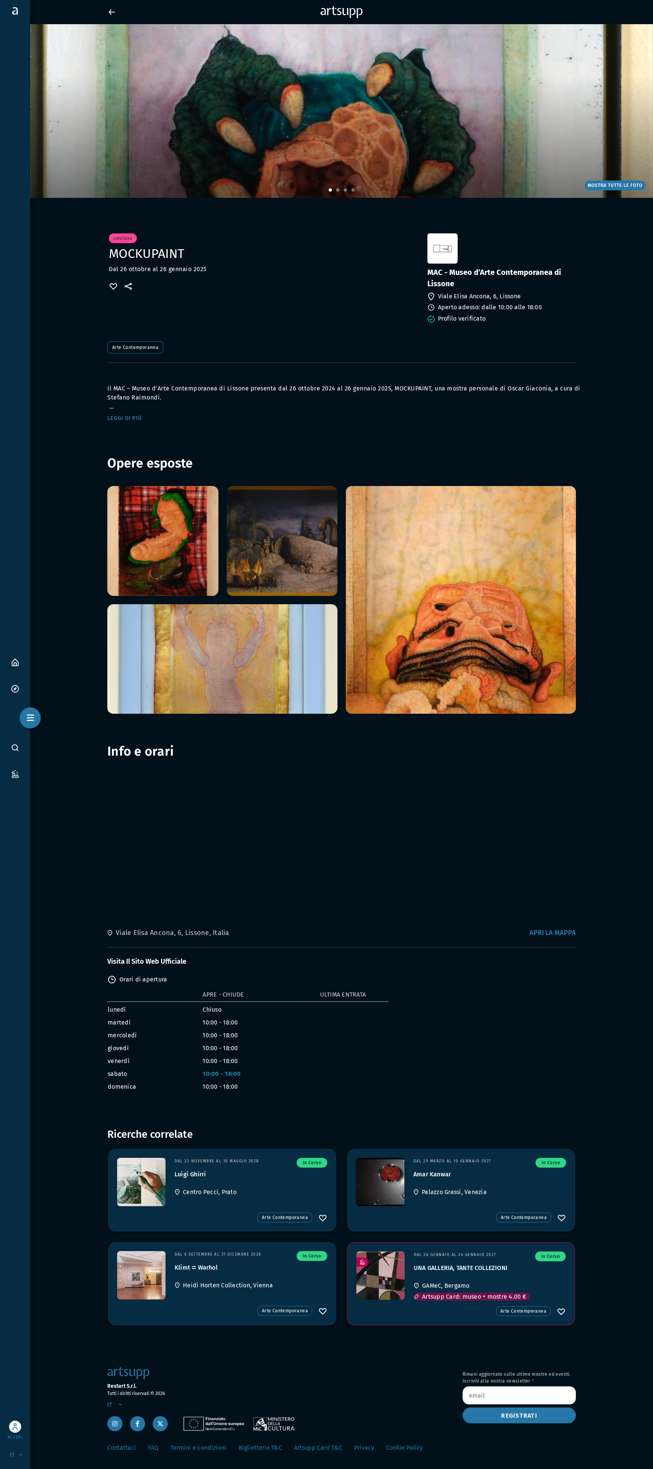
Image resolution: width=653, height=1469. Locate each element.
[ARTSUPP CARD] (15, 773)
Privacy (364, 1447)
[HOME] (15, 661)
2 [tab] (338, 190)
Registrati (519, 1415)
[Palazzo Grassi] (380, 1182)
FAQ (153, 1447)
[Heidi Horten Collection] (141, 1275)
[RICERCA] (15, 747)
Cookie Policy (404, 1447)
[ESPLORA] (15, 688)
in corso (312, 1162)
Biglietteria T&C (260, 1447)
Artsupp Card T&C (318, 1447)
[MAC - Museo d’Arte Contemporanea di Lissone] (500, 248)
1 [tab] (330, 190)
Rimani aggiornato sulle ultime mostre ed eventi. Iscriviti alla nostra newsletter (517, 1378)
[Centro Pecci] (141, 1182)
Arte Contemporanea (135, 347)
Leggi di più (124, 418)
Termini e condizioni (198, 1447)
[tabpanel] (326, 111)
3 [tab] (345, 190)
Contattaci (121, 1447)
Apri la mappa (552, 933)
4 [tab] (353, 190)
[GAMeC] (380, 1275)
